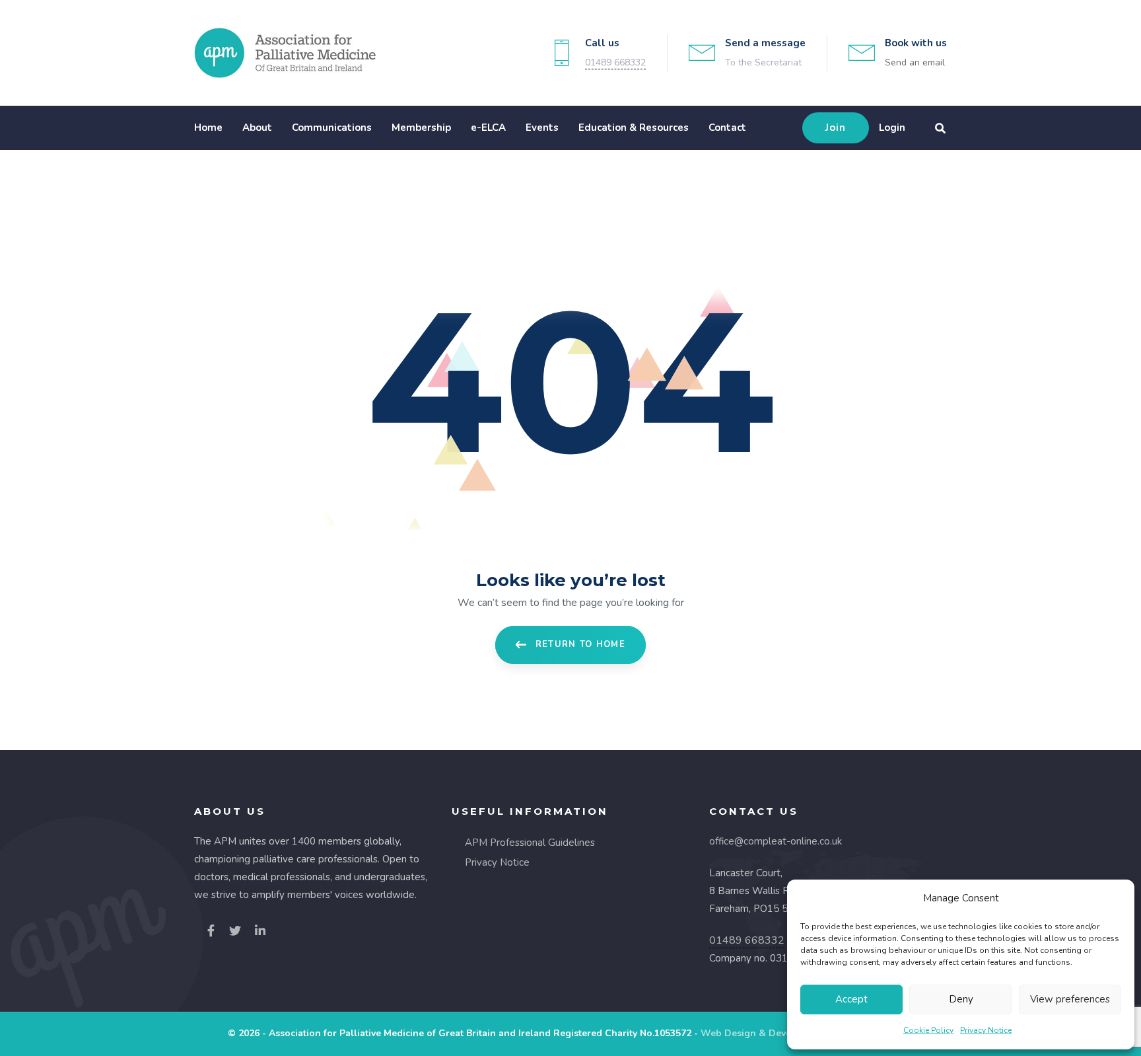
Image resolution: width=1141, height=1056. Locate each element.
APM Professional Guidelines (530, 842)
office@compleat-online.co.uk (775, 841)
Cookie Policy (928, 1030)
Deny (961, 999)
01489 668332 (615, 62)
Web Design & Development (765, 1033)
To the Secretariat (763, 62)
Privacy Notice (986, 1030)
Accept (851, 999)
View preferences (1070, 999)
